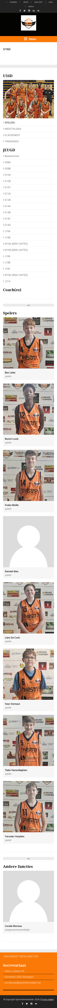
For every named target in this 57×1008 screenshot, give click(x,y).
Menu (32, 39)
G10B (8, 181)
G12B (8, 200)
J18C (7, 268)
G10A (8, 174)
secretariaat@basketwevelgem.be (23, 982)
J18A (7, 256)
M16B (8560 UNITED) (16, 250)
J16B (7, 237)
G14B (8, 212)
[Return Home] (28, 22)
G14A (8, 206)
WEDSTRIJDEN (13, 129)
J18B (7, 262)
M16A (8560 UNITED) (16, 243)
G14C (8, 218)
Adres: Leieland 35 (14, 971)
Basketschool (12, 156)
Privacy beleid (47, 999)
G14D (8, 225)
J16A (7, 231)
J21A (7, 281)
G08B (8, 168)
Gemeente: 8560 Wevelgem (19, 977)
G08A (8, 162)
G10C (8, 187)
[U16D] (28, 99)
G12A (8, 193)
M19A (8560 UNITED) (16, 275)
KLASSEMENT (12, 135)
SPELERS (10, 122)
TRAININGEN (12, 141)
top (28, 305)
